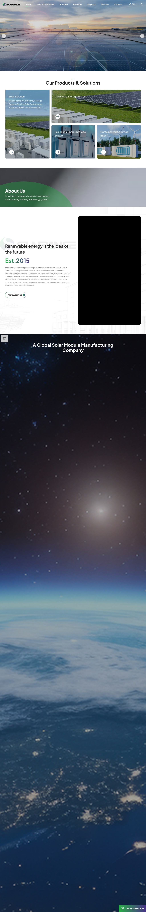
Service (105, 4)
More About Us (15, 294)
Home (29, 4)
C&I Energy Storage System (96, 106)
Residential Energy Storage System (73, 142)
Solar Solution (27, 124)
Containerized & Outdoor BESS (119, 142)
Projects (91, 4)
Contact (118, 4)
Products (77, 4)
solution (64, 4)
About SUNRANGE (45, 4)
